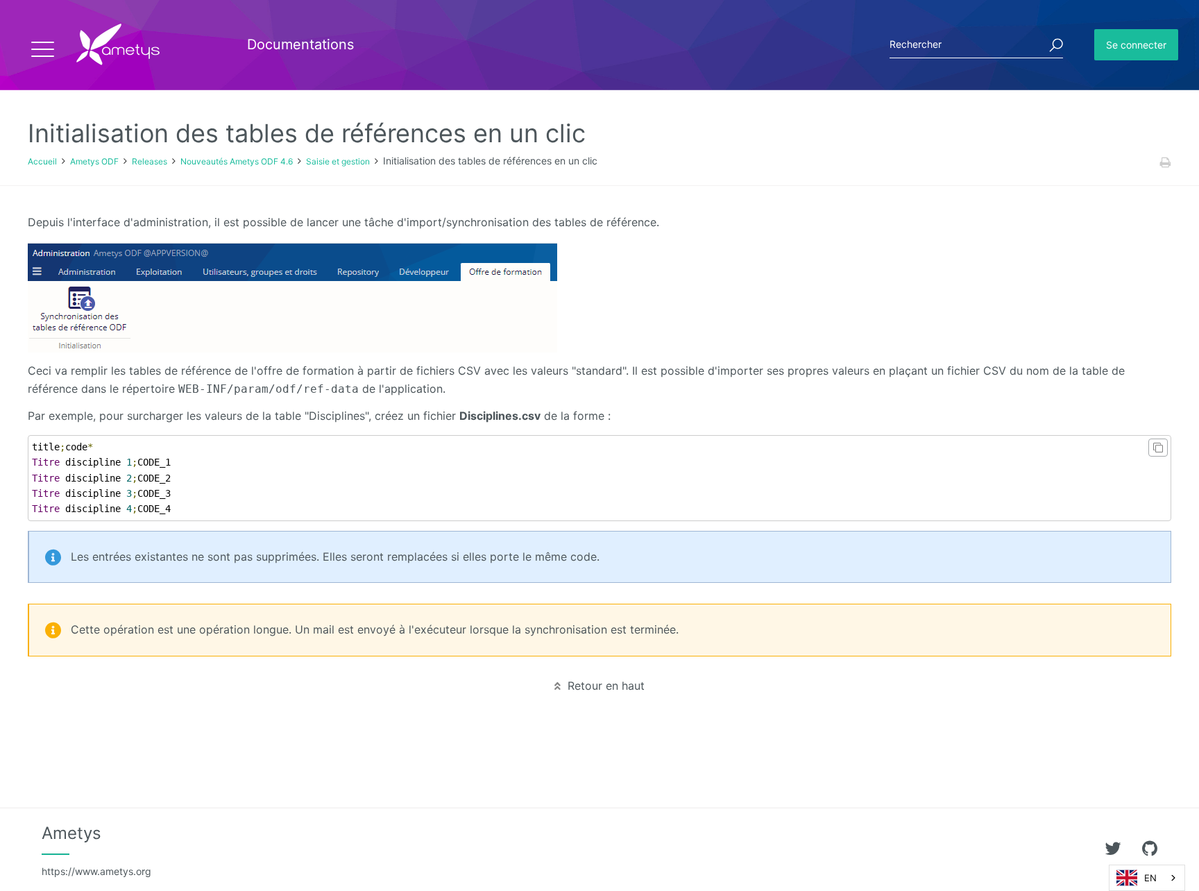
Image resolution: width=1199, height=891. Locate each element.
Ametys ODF (94, 161)
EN (1150, 877)
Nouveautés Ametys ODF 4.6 (236, 161)
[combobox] (1147, 878)
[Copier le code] (1158, 448)
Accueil (42, 161)
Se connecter (1136, 45)
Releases (149, 161)
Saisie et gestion (338, 161)
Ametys (96, 850)
